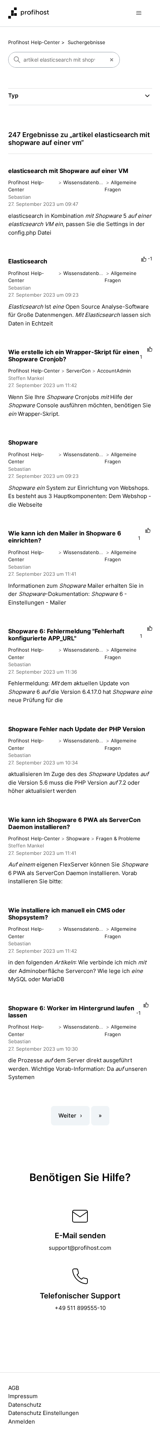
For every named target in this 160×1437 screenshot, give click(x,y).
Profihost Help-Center (34, 42)
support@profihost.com (80, 1247)
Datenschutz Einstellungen (43, 1412)
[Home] (28, 13)
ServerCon (78, 371)
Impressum (23, 1396)
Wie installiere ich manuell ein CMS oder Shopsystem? (66, 913)
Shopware (23, 442)
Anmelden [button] (21, 1421)
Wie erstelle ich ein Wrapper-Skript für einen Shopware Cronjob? (73, 355)
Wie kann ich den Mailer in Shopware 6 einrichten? (64, 536)
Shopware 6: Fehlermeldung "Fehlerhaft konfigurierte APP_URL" (66, 634)
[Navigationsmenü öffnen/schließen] (139, 13)
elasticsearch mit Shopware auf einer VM (68, 170)
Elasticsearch (27, 261)
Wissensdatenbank (85, 182)
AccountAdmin (114, 371)
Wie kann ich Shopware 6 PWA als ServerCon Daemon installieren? (74, 823)
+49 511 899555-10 (80, 1307)
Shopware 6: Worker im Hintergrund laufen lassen (71, 1011)
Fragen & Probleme (118, 838)
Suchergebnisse (86, 42)
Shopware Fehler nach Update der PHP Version (76, 729)
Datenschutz (24, 1404)
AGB (13, 1387)
